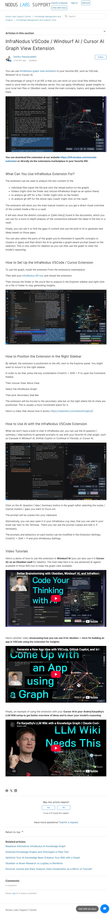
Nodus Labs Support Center (18, 16)
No (64, 807)
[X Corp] (11, 790)
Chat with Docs (59, 7)
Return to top (13, 832)
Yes (48, 807)
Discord (85, 3)
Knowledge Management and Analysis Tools (36, 20)
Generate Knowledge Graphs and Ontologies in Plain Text (37, 851)
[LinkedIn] (15, 790)
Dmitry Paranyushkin (25, 56)
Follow (100, 57)
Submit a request (59, 3)
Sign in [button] (74, 3)
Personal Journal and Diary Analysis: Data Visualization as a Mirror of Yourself (49, 868)
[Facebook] (7, 790)
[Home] (28, 6)
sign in (15, 893)
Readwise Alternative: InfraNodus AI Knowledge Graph (35, 846)
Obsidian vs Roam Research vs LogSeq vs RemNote (34, 863)
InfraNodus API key (33, 275)
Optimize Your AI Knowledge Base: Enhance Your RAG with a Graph (43, 857)
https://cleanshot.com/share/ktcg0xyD (72, 411)
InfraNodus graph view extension (38, 71)
